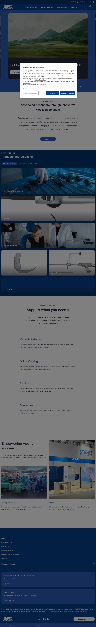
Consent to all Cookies (67, 93)
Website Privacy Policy (40, 79)
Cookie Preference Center (31, 93)
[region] (48, 80)
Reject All (52, 93)
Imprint (24, 88)
